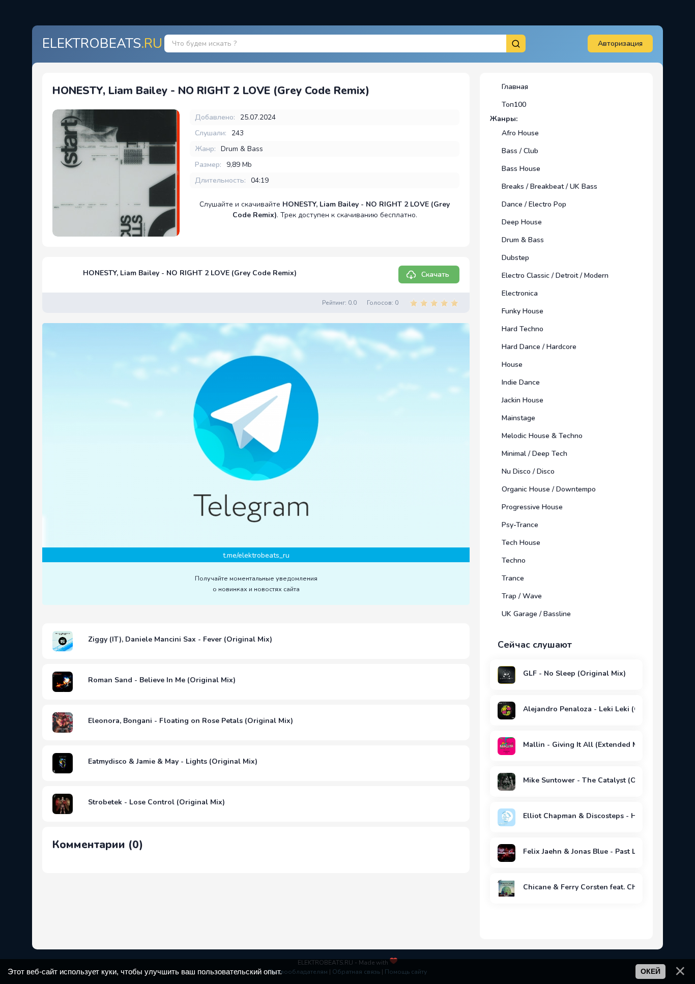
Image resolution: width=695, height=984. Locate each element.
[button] (620, 43)
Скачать (435, 274)
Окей (650, 971)
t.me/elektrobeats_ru (256, 555)
